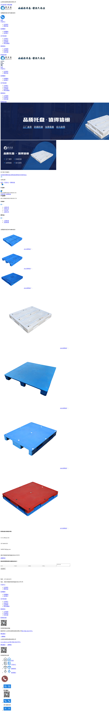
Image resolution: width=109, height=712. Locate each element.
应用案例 (3, 28)
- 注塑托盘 (6, 220)
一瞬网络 (3, 636)
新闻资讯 (3, 46)
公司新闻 (6, 48)
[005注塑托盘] (30, 408)
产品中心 (3, 21)
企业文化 (6, 40)
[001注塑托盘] (12, 249)
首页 (2, 20)
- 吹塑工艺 (6, 208)
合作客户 (6, 33)
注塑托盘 (12, 175)
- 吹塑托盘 (6, 222)
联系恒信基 (4, 54)
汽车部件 (6, 24)
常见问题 (6, 52)
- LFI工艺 (6, 210)
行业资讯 (6, 50)
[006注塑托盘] (30, 468)
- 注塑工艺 (6, 207)
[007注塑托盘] (30, 528)
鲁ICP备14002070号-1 (27, 631)
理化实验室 (6, 43)
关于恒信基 (4, 4)
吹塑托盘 (17, 175)
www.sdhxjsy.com (5, 642)
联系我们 (13, 672)
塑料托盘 (6, 26)
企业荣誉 (6, 41)
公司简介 (6, 38)
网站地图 (9, 4)
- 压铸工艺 (6, 212)
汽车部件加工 (23, 175)
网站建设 (3, 633)
